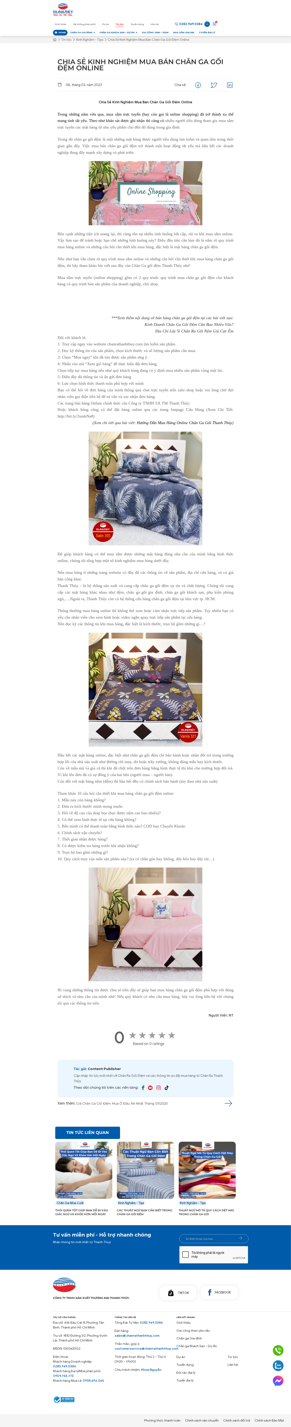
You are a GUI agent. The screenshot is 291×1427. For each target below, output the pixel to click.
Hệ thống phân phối (84, 24)
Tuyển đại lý (207, 32)
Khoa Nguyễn (151, 1374)
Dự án (105, 24)
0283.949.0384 (191, 24)
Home (62, 32)
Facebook (223, 1297)
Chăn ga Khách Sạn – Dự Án (196, 1351)
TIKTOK (183, 1298)
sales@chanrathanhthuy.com (137, 1340)
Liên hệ (155, 24)
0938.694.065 (93, 1385)
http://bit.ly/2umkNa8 (75, 416)
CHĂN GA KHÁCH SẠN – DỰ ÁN (117, 32)
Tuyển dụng (137, 24)
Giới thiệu (60, 24)
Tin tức (119, 24)
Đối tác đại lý (185, 1377)
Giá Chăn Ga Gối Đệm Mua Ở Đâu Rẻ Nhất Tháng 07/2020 (122, 1103)
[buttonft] (240, 1243)
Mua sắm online (183, 32)
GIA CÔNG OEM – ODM (155, 32)
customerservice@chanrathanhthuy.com (146, 1353)
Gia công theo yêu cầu (193, 1335)
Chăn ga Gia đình (81, 32)
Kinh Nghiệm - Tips (89, 40)
